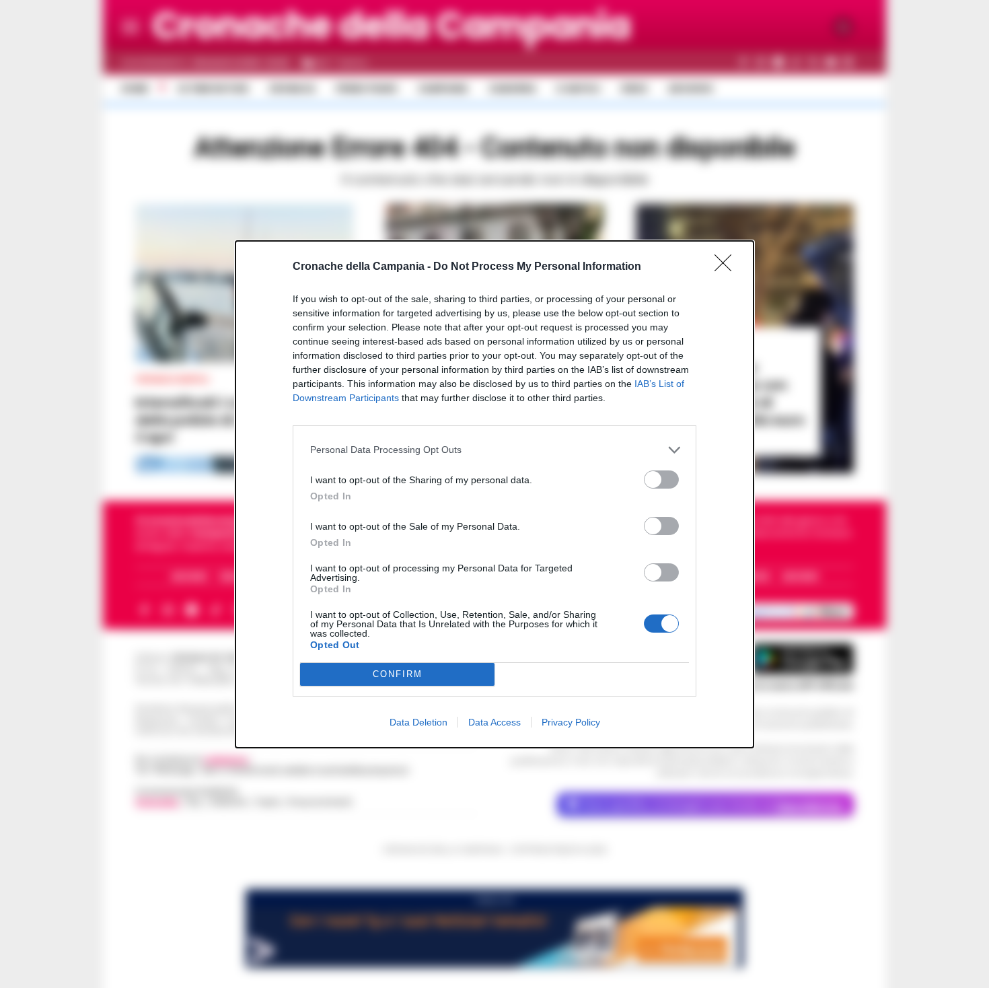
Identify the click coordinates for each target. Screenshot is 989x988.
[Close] (727, 267)
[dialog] (494, 494)
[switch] (661, 479)
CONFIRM (398, 674)
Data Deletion (418, 722)
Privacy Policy (571, 722)
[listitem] (494, 450)
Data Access (494, 722)
